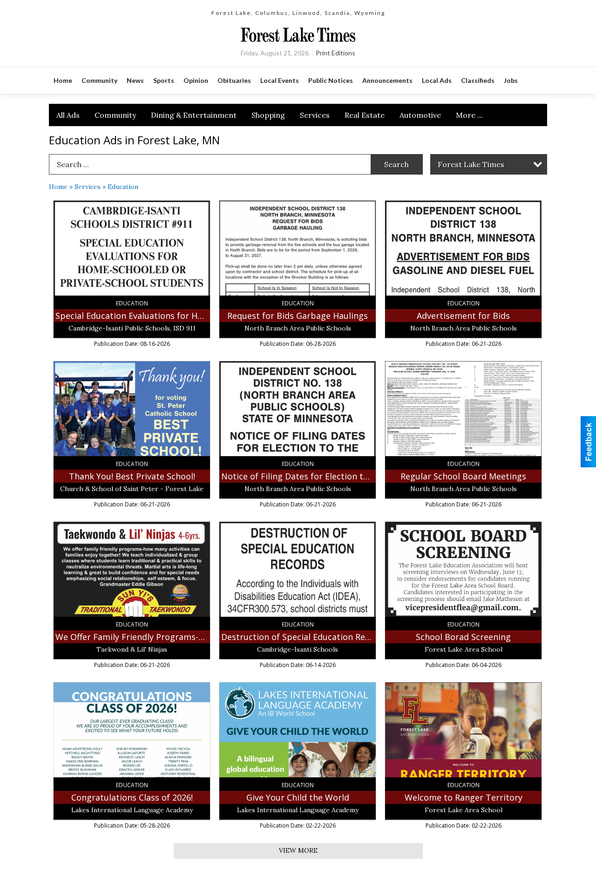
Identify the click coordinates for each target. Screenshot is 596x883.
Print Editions (335, 53)
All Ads (68, 115)
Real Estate (365, 115)
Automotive (420, 115)
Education (123, 186)
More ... (469, 115)
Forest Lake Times (471, 164)
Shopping (268, 115)
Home (58, 186)
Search (396, 164)
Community (115, 115)
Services (315, 115)
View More (298, 850)
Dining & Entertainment (194, 115)
